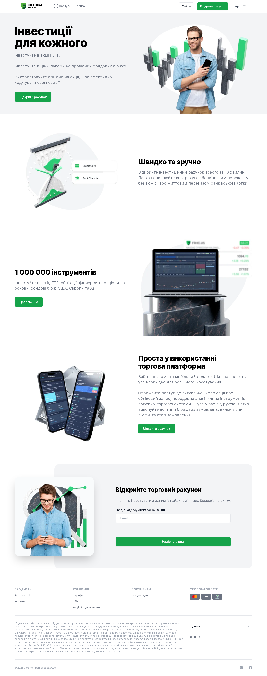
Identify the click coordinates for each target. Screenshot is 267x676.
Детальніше (28, 302)
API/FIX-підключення (86, 607)
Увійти (186, 6)
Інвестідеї (21, 601)
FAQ (75, 601)
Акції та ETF (23, 595)
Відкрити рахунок (212, 6)
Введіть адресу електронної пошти (140, 510)
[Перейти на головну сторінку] (31, 6)
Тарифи (78, 595)
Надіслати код (173, 542)
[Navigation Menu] (244, 6)
